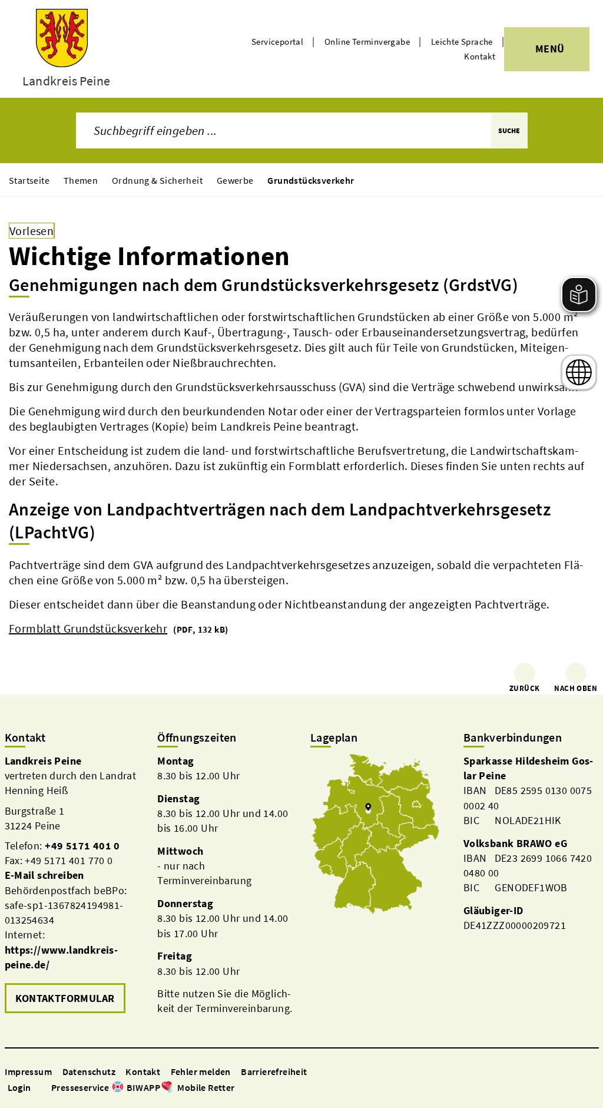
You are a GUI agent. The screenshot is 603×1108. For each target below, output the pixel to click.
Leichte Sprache (462, 41)
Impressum (28, 1071)
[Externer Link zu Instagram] (255, 1088)
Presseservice (80, 1087)
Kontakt (479, 56)
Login (19, 1087)
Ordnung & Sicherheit (157, 180)
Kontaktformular (65, 998)
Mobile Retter (205, 1087)
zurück (524, 688)
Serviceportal (277, 41)
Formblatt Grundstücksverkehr (88, 628)
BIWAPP (143, 1087)
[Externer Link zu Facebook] (241, 1088)
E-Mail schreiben (44, 875)
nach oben (575, 688)
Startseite (29, 180)
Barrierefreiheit (274, 1071)
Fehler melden (201, 1071)
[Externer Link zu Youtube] (269, 1088)
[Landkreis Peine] (72, 885)
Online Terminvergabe (367, 41)
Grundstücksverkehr (310, 180)
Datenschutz (88, 1071)
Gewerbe (235, 180)
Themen (81, 180)
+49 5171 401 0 (82, 845)
